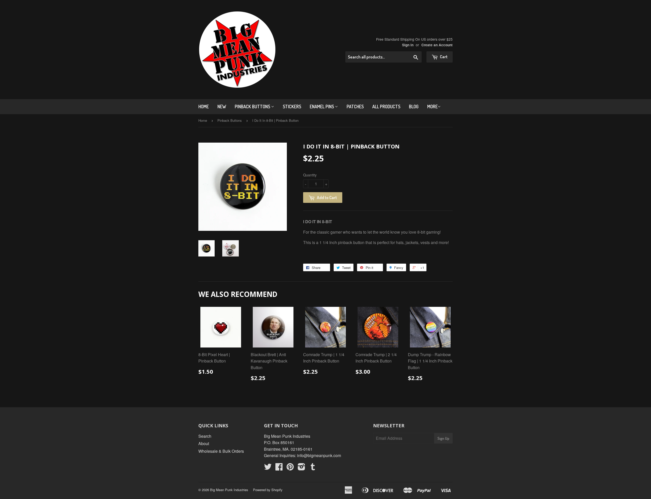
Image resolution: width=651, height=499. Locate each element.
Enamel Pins (322, 106)
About (203, 443)
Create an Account (437, 44)
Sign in (407, 44)
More (432, 106)
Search (204, 436)
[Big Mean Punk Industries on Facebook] (279, 468)
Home (203, 106)
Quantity (310, 174)
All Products (386, 106)
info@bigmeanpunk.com (319, 455)
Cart (443, 56)
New (221, 106)
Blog (414, 106)
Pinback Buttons (253, 106)
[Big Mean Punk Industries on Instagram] (301, 468)
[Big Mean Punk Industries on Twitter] (268, 468)
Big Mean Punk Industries (229, 489)
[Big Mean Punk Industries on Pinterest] (290, 468)
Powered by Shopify (268, 489)
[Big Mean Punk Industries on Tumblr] (313, 468)
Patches (355, 106)
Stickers (292, 106)
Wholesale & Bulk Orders (221, 451)
